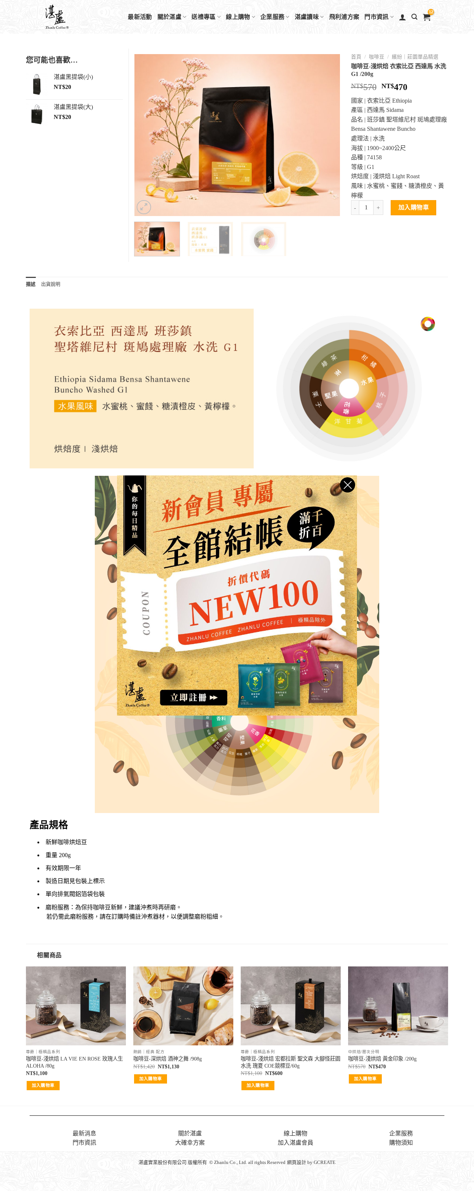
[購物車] (426, 17)
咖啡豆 (376, 57)
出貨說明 (51, 284)
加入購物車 (413, 207)
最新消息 (84, 1133)
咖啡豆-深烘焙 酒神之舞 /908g (167, 1059)
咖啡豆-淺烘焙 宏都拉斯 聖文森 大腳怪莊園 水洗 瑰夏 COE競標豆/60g (290, 1062)
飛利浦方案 (344, 17)
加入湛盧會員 (295, 1142)
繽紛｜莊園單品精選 (415, 57)
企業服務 (272, 17)
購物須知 (401, 1142)
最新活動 (140, 17)
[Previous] (147, 135)
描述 (31, 284)
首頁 (356, 57)
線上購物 (238, 17)
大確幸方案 (190, 1142)
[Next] (326, 135)
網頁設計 (296, 1162)
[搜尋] (414, 17)
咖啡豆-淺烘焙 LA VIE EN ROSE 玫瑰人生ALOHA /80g (74, 1062)
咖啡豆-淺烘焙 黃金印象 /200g (382, 1059)
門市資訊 (376, 17)
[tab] (31, 284)
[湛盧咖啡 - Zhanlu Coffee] (76, 17)
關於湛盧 (169, 17)
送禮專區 (203, 17)
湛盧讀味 (307, 17)
